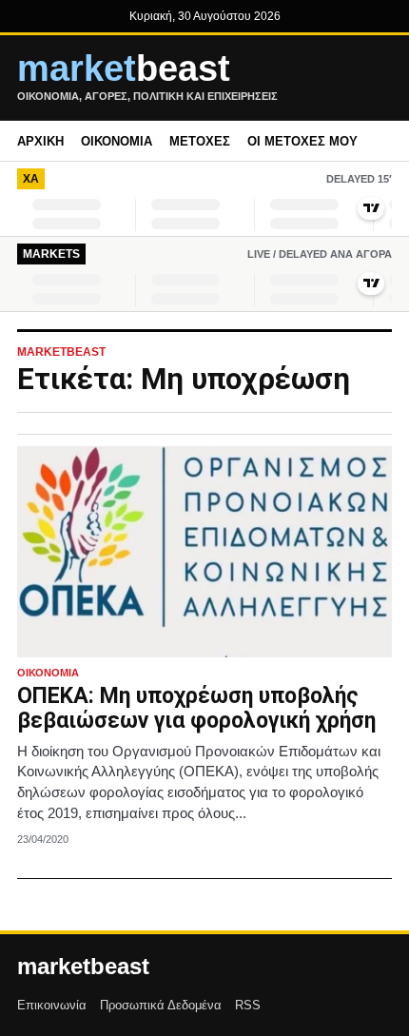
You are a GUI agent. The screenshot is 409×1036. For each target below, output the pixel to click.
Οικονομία (116, 141)
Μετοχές (199, 141)
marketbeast (83, 966)
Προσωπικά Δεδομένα (161, 1005)
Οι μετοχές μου (302, 141)
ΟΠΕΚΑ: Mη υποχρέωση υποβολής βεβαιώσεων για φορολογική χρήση (196, 708)
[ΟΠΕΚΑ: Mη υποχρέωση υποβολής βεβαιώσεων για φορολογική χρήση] (204, 551)
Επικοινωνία (52, 1005)
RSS (248, 1005)
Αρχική (40, 141)
